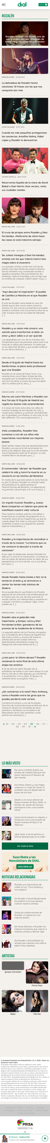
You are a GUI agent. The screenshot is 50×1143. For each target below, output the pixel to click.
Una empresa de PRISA (25, 1122)
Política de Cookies (42, 1110)
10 (29, 726)
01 (7, 723)
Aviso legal (40, 1107)
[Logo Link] (22, 4)
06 (38, 723)
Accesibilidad (10, 1110)
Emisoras (30, 1107)
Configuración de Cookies (26, 1113)
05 (31, 723)
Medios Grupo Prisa (25, 1128)
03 (19, 723)
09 (23, 726)
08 (17, 726)
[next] (35, 726)
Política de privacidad (25, 1110)
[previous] (3, 724)
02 (13, 723)
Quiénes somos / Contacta (14, 1107)
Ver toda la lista (25, 846)
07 (44, 723)
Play (45, 1138)
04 (25, 723)
